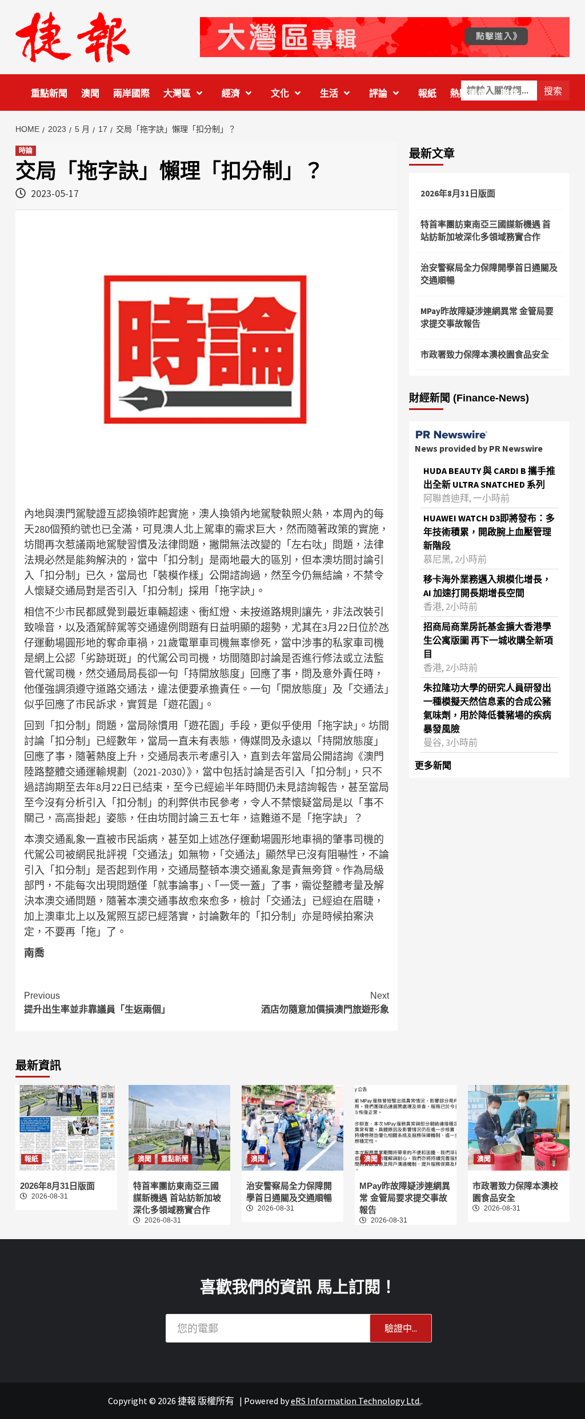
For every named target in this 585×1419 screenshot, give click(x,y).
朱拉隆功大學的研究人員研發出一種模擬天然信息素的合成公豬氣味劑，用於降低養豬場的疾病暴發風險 (487, 708)
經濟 (231, 93)
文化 (280, 93)
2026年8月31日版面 (457, 193)
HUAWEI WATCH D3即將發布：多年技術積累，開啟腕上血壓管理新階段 (489, 531)
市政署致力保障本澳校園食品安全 (484, 354)
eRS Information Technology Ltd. (356, 1400)
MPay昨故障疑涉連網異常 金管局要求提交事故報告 (487, 317)
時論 (26, 151)
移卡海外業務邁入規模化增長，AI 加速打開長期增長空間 (487, 585)
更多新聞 (433, 765)
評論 (378, 93)
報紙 (427, 93)
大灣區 (177, 93)
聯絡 (509, 93)
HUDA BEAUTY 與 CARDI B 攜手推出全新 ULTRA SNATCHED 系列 (489, 477)
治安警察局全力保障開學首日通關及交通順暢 (489, 274)
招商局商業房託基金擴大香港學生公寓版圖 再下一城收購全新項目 (488, 640)
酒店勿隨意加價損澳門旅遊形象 (325, 1002)
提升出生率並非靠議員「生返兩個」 (97, 1002)
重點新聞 (49, 93)
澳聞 (90, 93)
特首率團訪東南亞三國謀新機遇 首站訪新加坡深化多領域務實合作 (485, 231)
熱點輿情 (468, 93)
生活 (329, 93)
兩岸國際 (131, 93)
